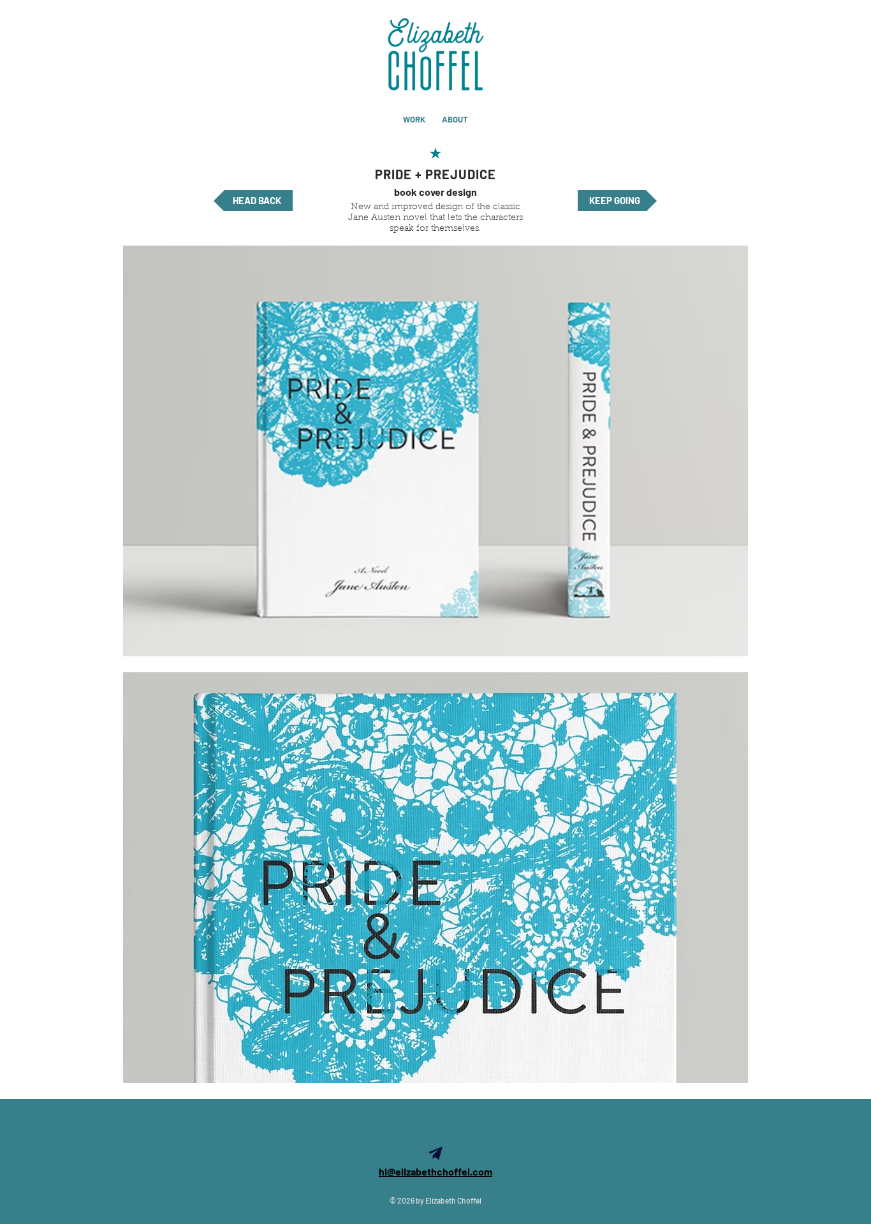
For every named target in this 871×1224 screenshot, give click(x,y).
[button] (435, 451)
